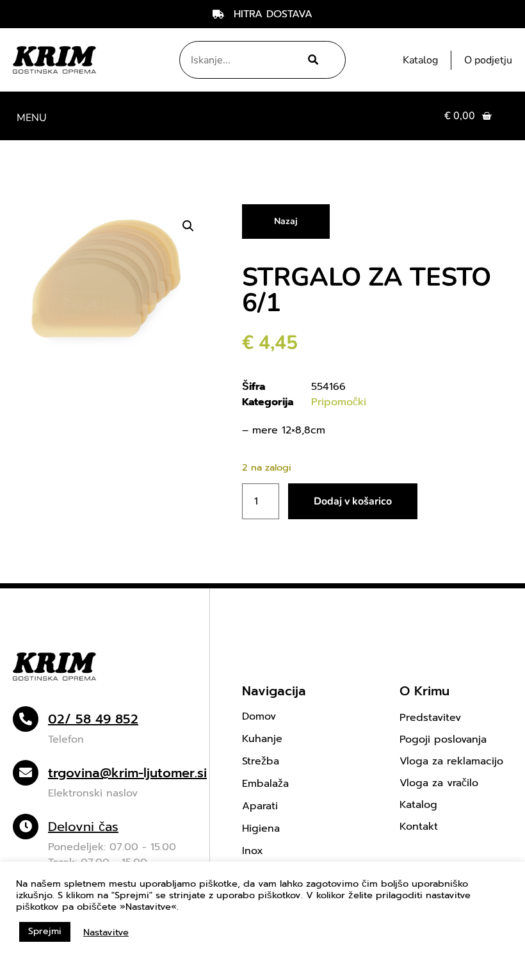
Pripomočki (338, 402)
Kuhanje (262, 738)
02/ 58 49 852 (93, 719)
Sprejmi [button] (44, 931)
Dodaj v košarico (353, 501)
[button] (31, 116)
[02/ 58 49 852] (25, 719)
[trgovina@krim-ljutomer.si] (25, 773)
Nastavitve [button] (106, 932)
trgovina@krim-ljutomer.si (127, 772)
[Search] (310, 60)
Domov (259, 716)
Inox (252, 850)
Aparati (260, 806)
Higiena (261, 828)
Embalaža (265, 783)
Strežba (260, 761)
